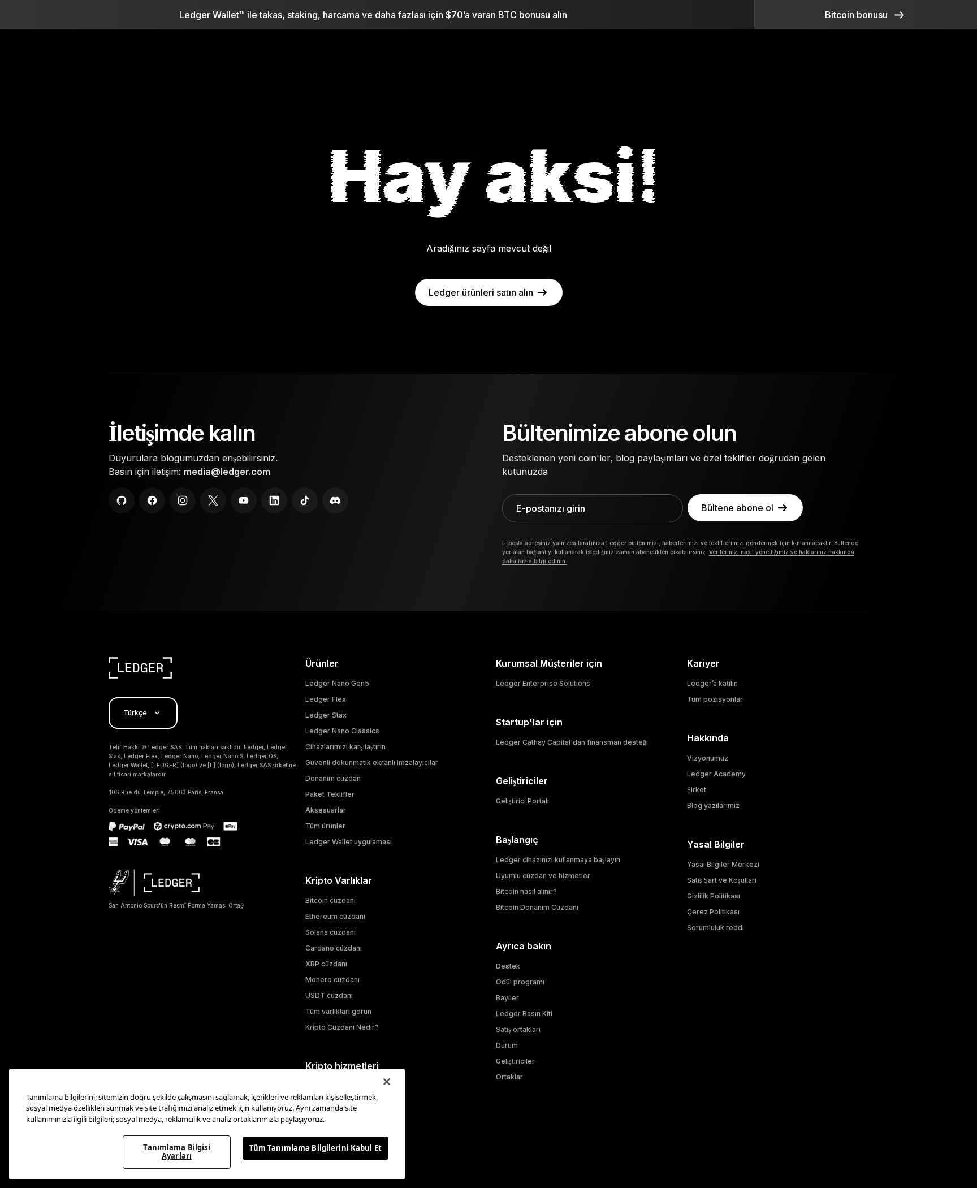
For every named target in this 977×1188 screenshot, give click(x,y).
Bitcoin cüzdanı (330, 900)
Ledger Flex (325, 699)
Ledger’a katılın (712, 683)
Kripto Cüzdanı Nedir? (342, 1027)
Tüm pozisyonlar (715, 699)
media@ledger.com (227, 471)
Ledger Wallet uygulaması (348, 841)
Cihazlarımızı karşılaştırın (345, 746)
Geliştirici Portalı (522, 801)
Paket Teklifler (330, 794)
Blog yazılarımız (713, 805)
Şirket (696, 789)
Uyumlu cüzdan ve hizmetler (543, 875)
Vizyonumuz (707, 758)
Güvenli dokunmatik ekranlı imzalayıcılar (371, 762)
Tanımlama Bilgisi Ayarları (176, 1151)
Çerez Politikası (713, 912)
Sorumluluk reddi (715, 927)
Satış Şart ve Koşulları (721, 880)
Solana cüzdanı (330, 932)
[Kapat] (386, 1081)
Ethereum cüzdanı (335, 916)
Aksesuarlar (325, 810)
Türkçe (135, 713)
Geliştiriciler (515, 1061)
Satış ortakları (518, 1029)
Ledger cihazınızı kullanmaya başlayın (558, 860)
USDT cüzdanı (329, 995)
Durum (507, 1045)
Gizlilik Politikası (713, 896)
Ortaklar (509, 1077)
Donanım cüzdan (333, 778)
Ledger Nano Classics (342, 731)
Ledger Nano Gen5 (337, 683)
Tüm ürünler (325, 826)
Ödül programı (520, 982)
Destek (508, 966)
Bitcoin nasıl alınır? (526, 891)
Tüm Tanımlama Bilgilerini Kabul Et (315, 1148)
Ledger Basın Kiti (524, 1013)
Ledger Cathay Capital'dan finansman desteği (572, 742)
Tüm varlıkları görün (338, 1011)
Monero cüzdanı (332, 979)
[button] (865, 14)
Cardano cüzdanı (333, 948)
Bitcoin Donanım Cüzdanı (537, 907)
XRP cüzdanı (326, 964)
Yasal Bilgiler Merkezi (723, 864)
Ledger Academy (716, 774)
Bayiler (507, 997)
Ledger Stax (326, 715)
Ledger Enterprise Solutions (543, 683)
